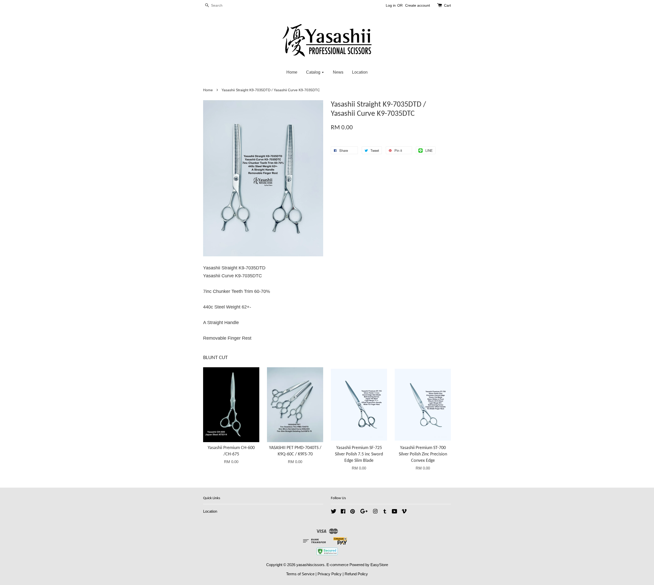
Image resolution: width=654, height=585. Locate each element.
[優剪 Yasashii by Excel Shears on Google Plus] (364, 512)
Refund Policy (356, 574)
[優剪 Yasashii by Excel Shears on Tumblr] (385, 512)
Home (291, 72)
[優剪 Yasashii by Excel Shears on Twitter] (333, 512)
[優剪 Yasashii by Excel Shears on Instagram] (375, 512)
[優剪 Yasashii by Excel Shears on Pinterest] (352, 512)
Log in (391, 5)
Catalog (313, 72)
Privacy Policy (330, 574)
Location (360, 72)
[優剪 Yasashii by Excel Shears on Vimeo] (404, 512)
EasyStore (379, 565)
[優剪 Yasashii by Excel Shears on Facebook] (343, 512)
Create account (417, 5)
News (338, 72)
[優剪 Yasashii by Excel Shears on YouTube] (395, 512)
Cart (447, 5)
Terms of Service (300, 574)
